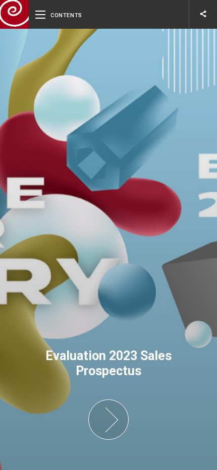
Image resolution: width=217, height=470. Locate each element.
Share (203, 14)
